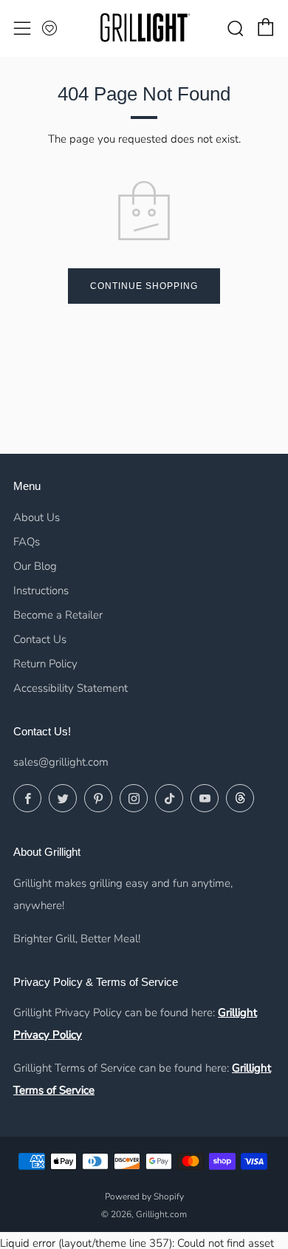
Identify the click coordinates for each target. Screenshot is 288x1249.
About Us (36, 517)
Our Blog (35, 566)
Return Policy (45, 663)
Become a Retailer (58, 615)
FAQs (26, 541)
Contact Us (39, 639)
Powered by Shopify (144, 1196)
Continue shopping (144, 286)
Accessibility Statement (70, 688)
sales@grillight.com (61, 762)
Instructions (41, 590)
